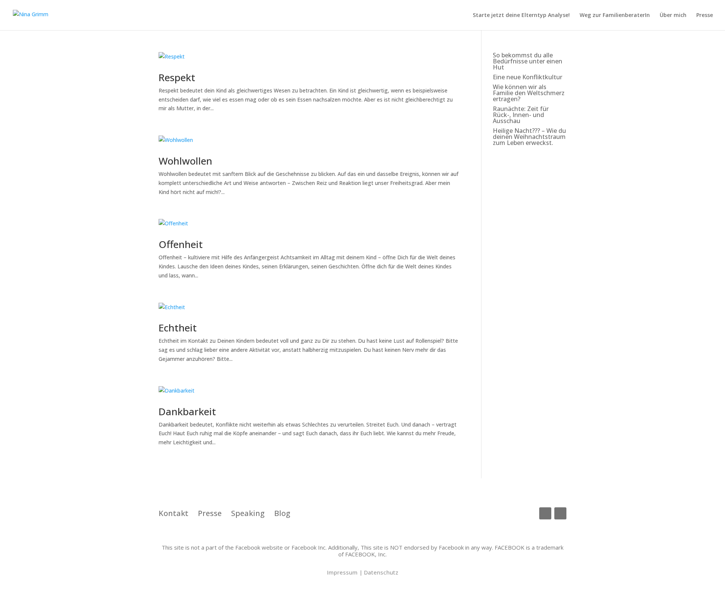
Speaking (248, 513)
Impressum (342, 572)
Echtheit (178, 327)
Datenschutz (381, 572)
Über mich (673, 15)
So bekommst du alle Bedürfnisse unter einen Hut (527, 61)
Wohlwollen (185, 161)
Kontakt (178, 513)
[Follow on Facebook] (545, 513)
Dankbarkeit (187, 411)
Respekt (177, 77)
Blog (282, 513)
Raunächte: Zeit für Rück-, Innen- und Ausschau (521, 115)
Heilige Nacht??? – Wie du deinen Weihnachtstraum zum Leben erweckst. (529, 136)
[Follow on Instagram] (560, 513)
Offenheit (181, 244)
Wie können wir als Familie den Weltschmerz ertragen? (529, 93)
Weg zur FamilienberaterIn (615, 15)
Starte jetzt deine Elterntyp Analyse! (521, 15)
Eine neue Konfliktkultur (527, 77)
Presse (704, 15)
